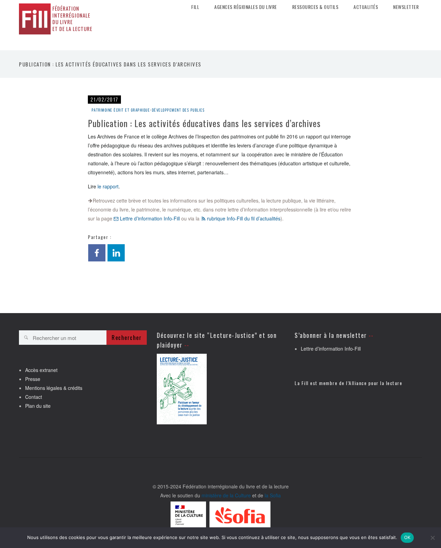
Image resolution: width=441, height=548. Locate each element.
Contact (33, 396)
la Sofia (273, 495)
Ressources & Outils (315, 6)
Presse (32, 378)
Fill (195, 6)
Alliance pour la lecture (375, 382)
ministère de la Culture (226, 495)
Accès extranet (41, 369)
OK (407, 537)
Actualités (365, 6)
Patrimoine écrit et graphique (121, 110)
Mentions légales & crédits (53, 387)
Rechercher (127, 337)
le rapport (108, 186)
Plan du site (38, 405)
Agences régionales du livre (245, 6)
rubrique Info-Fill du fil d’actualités (243, 218)
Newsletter (406, 6)
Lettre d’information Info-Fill (149, 218)
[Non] (432, 537)
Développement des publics (178, 110)
